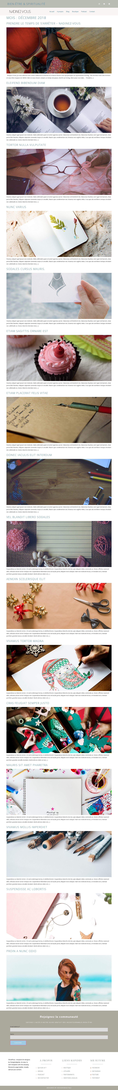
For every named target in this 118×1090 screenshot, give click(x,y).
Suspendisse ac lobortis (26, 889)
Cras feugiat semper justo (27, 703)
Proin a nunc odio (21, 951)
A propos (60, 11)
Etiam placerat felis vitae (27, 393)
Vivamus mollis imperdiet (26, 827)
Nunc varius (16, 207)
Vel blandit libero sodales (28, 517)
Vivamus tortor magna (25, 641)
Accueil (52, 11)
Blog (67, 11)
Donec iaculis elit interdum (29, 455)
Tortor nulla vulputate (26, 145)
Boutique (75, 11)
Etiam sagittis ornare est (27, 331)
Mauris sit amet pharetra (27, 765)
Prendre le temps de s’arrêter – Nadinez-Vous (43, 23)
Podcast (84, 11)
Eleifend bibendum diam (25, 83)
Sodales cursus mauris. (25, 269)
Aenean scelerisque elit (25, 579)
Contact (92, 11)
